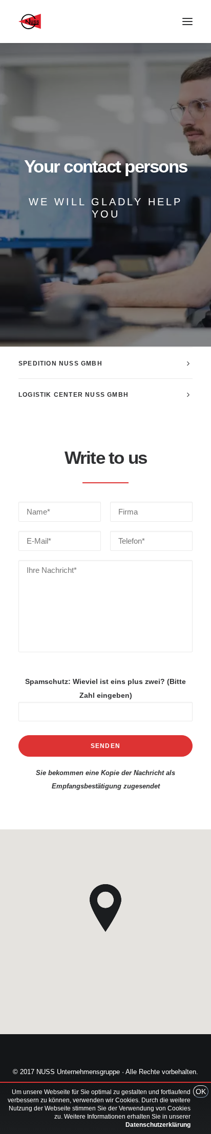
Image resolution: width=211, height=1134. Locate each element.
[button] (187, 21)
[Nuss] (29, 21)
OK (201, 1091)
